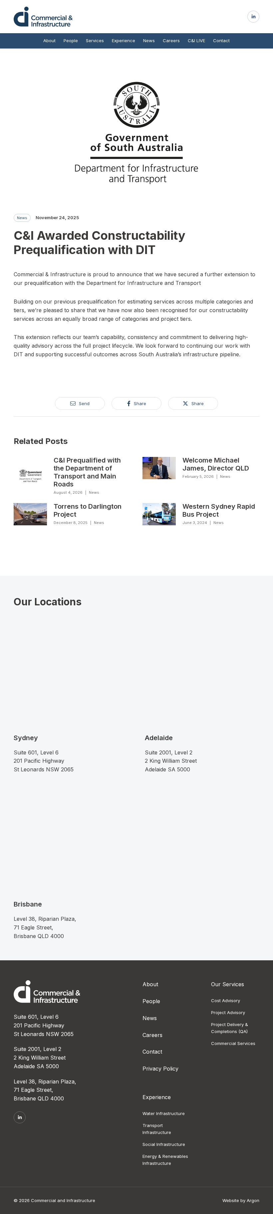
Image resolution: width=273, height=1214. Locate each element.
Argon (253, 1200)
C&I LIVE (196, 40)
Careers (171, 40)
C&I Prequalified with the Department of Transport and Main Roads (87, 472)
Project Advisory (228, 1012)
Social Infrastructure (163, 1144)
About (49, 40)
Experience (123, 40)
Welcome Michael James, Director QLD (215, 464)
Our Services (227, 984)
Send (84, 403)
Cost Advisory (225, 1000)
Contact (221, 40)
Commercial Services (233, 1043)
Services (95, 40)
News (149, 40)
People (71, 40)
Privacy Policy (160, 1068)
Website (230, 1200)
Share (140, 403)
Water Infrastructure (163, 1113)
